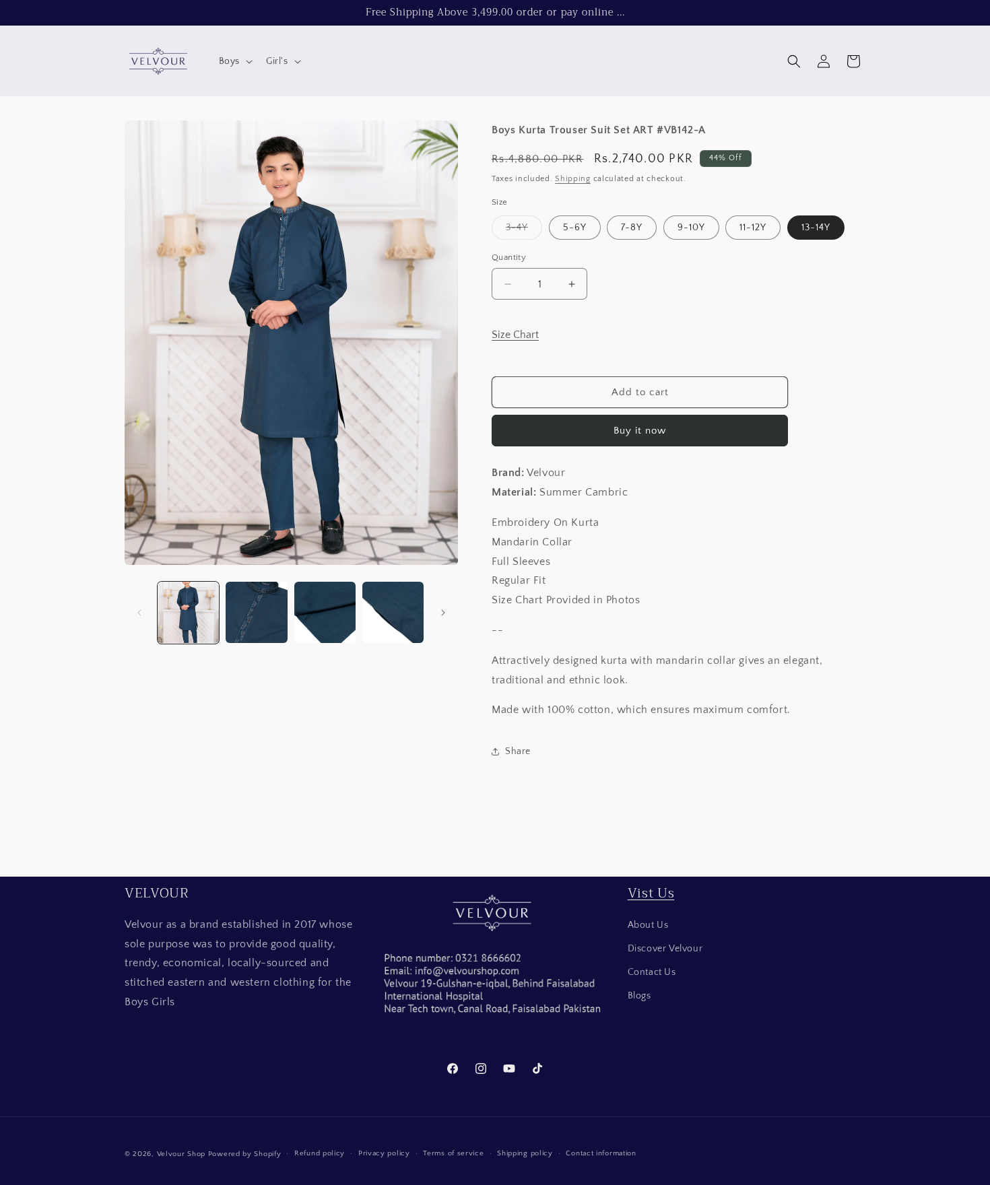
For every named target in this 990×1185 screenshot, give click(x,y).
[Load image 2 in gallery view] (256, 612)
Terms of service (453, 1153)
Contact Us (652, 972)
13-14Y (815, 227)
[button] (234, 61)
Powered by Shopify (245, 1154)
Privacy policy (384, 1153)
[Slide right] (443, 613)
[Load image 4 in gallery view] (393, 612)
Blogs (639, 995)
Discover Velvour (665, 948)
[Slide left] (139, 613)
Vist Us (651, 893)
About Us (648, 925)
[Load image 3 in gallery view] (325, 612)
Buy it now (640, 430)
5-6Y (575, 227)
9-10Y (691, 227)
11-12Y (752, 227)
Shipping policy (525, 1153)
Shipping (573, 178)
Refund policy (319, 1153)
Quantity (509, 257)
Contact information (601, 1153)
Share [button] (518, 751)
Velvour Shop (181, 1154)
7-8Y (631, 227)
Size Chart (515, 335)
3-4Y (524, 231)
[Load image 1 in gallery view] (188, 612)
